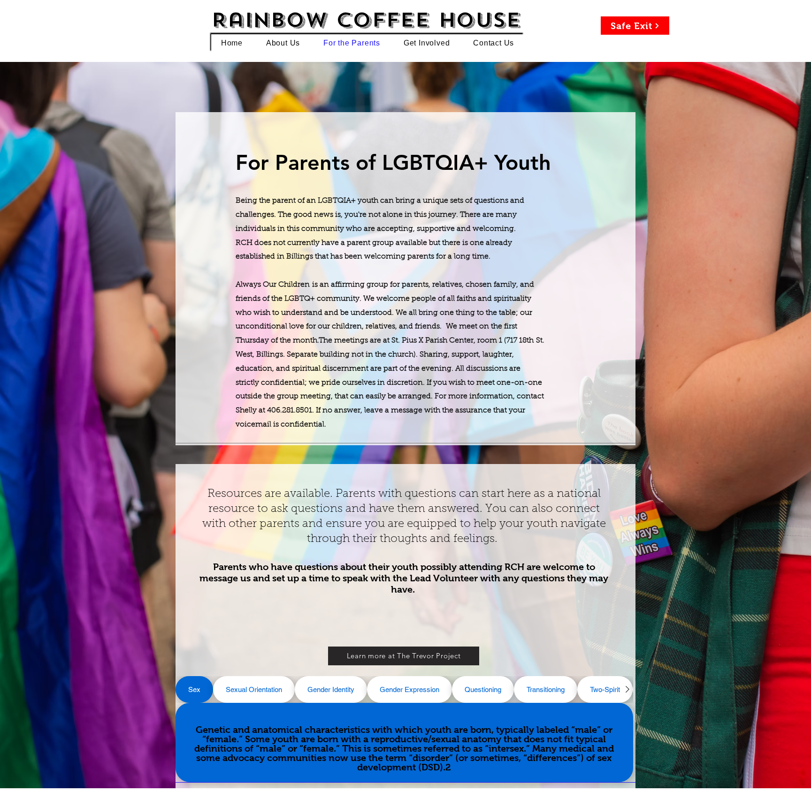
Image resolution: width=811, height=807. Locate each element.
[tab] (194, 689)
